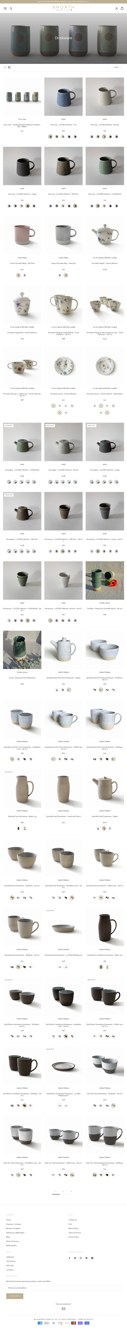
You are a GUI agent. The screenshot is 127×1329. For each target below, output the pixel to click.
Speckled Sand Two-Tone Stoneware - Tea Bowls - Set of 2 (104, 679)
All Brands (10, 1257)
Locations (10, 1270)
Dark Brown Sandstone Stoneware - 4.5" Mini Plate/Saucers (63, 1095)
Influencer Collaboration (15, 1233)
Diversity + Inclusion (13, 1224)
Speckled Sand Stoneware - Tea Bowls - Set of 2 (22, 886)
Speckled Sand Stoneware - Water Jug (22, 816)
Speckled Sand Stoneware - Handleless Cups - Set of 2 (63, 887)
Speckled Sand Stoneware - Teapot (105, 816)
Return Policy (73, 1228)
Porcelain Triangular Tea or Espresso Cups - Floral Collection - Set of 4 (105, 334)
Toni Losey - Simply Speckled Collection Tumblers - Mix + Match (22, 126)
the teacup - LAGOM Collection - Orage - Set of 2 (104, 539)
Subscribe (14, 1296)
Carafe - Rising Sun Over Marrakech (22, 678)
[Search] (11, 8)
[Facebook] (69, 1258)
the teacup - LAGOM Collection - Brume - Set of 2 (63, 609)
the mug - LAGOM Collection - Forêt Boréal (105, 194)
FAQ (70, 1224)
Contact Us (72, 1220)
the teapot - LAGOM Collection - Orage (104, 470)
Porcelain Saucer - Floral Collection (63, 394)
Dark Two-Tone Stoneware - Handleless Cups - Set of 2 (22, 1164)
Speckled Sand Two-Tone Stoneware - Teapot (63, 678)
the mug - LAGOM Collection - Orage (22, 194)
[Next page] (71, 1192)
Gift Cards (10, 1266)
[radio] (50, 136)
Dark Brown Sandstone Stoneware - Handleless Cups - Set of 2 (63, 1025)
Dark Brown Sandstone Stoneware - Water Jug (104, 955)
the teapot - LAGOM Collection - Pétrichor (22, 539)
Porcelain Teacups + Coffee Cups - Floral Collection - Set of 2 (22, 395)
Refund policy (11, 1246)
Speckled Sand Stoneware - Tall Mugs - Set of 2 (22, 955)
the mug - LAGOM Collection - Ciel (63, 125)
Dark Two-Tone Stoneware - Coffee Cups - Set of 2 (63, 1163)
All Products (11, 1261)
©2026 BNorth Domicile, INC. (46, 1319)
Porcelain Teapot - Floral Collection (105, 263)
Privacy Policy (73, 1237)
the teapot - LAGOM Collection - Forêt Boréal (22, 470)
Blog (8, 1237)
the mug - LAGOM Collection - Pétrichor (63, 194)
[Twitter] (75, 1258)
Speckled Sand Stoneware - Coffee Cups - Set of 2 (104, 886)
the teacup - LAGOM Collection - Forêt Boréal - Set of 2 (22, 609)
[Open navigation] (5, 8)
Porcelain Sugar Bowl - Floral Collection (22, 333)
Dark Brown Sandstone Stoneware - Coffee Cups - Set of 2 (105, 1025)
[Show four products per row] (9, 67)
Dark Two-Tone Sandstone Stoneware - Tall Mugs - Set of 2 (105, 1164)
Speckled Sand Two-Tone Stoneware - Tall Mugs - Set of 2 (105, 748)
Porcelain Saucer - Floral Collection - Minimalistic (105, 394)
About (8, 1220)
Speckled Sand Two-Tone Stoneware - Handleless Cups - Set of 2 (22, 748)
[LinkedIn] (92, 1258)
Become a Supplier (13, 1228)
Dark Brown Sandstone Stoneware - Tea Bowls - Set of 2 (22, 1025)
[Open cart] (122, 8)
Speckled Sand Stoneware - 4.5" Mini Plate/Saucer (63, 955)
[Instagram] (81, 1258)
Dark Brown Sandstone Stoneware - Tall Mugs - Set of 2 (22, 1095)
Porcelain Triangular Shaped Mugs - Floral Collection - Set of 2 (63, 334)
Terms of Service (12, 1241)
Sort (116, 67)
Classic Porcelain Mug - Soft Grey (63, 263)
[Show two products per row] (5, 67)
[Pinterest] (86, 1258)
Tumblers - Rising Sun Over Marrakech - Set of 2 (105, 609)
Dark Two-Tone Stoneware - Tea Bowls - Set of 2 (105, 1094)
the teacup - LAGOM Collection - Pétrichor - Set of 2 (63, 540)
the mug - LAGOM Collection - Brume (105, 125)
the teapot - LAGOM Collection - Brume (63, 470)
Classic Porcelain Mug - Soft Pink (22, 263)
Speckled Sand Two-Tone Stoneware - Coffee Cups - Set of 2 (63, 748)
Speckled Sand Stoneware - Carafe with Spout (63, 816)
